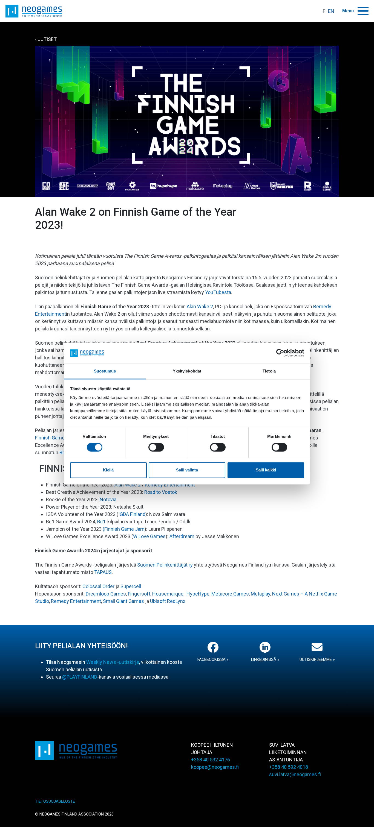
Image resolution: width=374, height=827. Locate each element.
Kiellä (108, 470)
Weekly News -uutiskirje (112, 662)
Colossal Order (98, 586)
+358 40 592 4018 (288, 767)
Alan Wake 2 (200, 306)
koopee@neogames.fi (215, 767)
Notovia (108, 499)
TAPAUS (103, 572)
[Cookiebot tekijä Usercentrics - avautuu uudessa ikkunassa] (280, 353)
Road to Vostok (160, 492)
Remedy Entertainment (170, 485)
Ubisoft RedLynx (167, 601)
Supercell (130, 586)
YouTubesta (218, 292)
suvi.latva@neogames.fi (295, 774)
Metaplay (260, 594)
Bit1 (101, 521)
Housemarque (167, 594)
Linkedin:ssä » (265, 659)
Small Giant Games (123, 601)
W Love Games (149, 536)
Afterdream (181, 536)
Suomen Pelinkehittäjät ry (165, 565)
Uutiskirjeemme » (317, 659)
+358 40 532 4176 (210, 760)
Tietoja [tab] (269, 371)
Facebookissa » (213, 659)
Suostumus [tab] (105, 371)
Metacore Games (230, 594)
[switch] (156, 447)
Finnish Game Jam (55, 438)
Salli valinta (187, 470)
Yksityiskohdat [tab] (187, 371)
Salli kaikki (266, 470)
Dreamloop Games (106, 594)
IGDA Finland (131, 514)
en (331, 11)
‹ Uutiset (46, 39)
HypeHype (197, 594)
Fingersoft (139, 594)
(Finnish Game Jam (124, 529)
